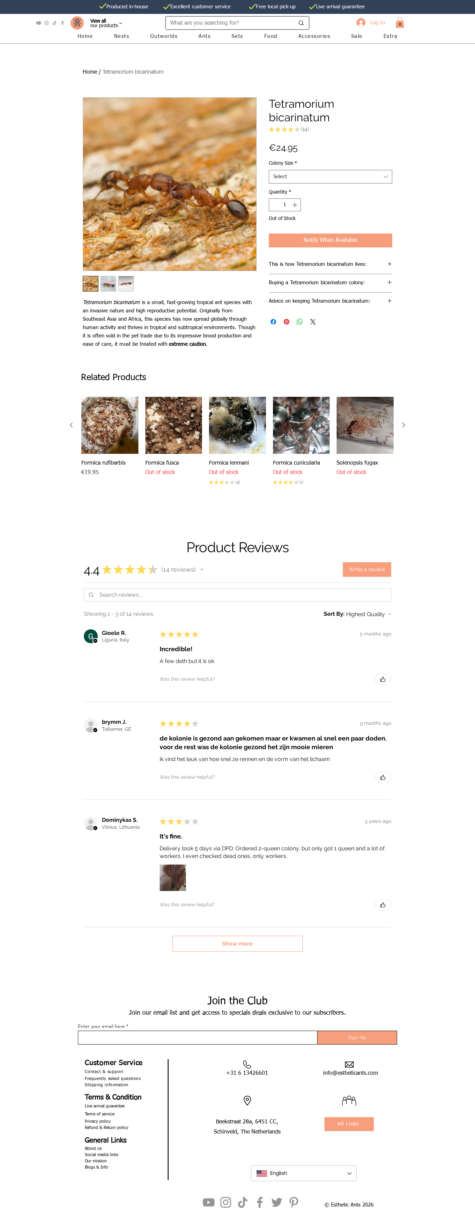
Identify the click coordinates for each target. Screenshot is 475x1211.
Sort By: (334, 614)
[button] (399, 22)
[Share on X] (313, 322)
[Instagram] (46, 23)
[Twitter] (276, 1202)
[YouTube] (38, 23)
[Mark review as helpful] (383, 679)
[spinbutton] (285, 205)
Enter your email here (101, 1026)
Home (90, 72)
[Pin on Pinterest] (286, 322)
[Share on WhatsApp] (300, 322)
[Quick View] (109, 425)
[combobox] (330, 176)
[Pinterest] (294, 1202)
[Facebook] (62, 23)
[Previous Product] (71, 425)
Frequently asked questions (113, 1079)
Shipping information (107, 1085)
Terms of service (99, 1114)
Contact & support (104, 1072)
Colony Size (283, 163)
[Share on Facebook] (273, 322)
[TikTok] (54, 23)
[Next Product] (404, 425)
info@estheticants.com (350, 1073)
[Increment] (295, 205)
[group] (237, 446)
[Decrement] (274, 205)
